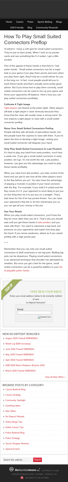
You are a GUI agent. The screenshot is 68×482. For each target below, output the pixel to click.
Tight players (10, 108)
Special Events (12, 449)
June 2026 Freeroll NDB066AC (20, 349)
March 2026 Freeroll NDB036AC (20, 371)
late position (44, 222)
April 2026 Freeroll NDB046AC (19, 360)
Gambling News (12, 405)
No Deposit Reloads (14, 416)
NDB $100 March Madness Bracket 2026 (25, 365)
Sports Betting (44, 21)
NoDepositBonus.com (23, 474)
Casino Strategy (13, 395)
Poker (30, 21)
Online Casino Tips (14, 427)
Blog (30, 27)
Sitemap (39, 474)
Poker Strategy (12, 438)
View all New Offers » (55, 377)
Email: (20, 309)
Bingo (59, 21)
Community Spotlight (15, 400)
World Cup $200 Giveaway (18, 343)
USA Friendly (17, 27)
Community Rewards (47, 27)
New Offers (10, 411)
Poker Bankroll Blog (14, 433)
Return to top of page (37, 478)
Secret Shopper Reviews (17, 443)
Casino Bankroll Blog (15, 389)
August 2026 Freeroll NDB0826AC (21, 338)
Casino (19, 21)
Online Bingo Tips (13, 422)
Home (9, 21)
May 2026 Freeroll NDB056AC (19, 354)
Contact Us (50, 474)
